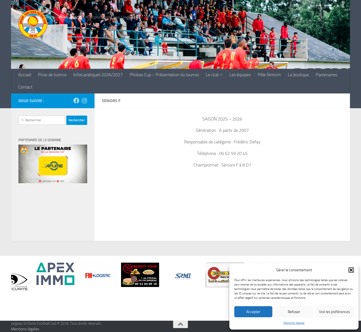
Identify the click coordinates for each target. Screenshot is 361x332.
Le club (212, 74)
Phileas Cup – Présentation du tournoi (164, 74)
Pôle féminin (269, 74)
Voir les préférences (334, 312)
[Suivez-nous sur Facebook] (76, 101)
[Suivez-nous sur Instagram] (84, 101)
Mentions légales (294, 323)
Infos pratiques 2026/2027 (98, 74)
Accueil (24, 74)
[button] (351, 270)
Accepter (253, 312)
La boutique (298, 74)
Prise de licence (52, 74)
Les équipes (240, 74)
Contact (25, 87)
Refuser (294, 312)
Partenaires (326, 74)
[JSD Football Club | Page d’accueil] (32, 24)
